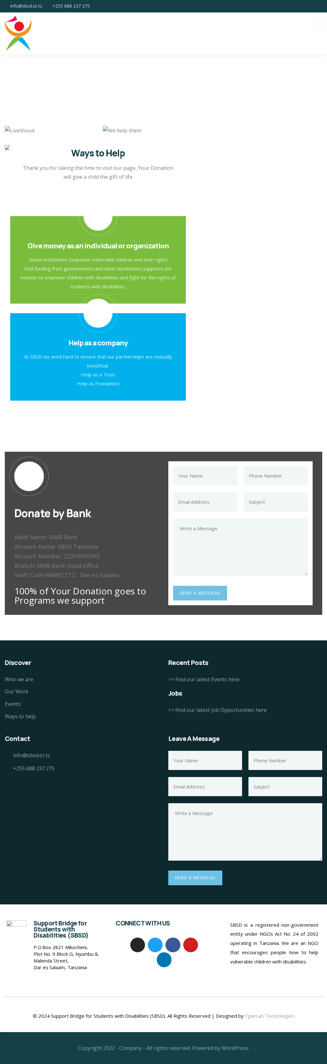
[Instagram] (137, 945)
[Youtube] (190, 945)
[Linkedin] (164, 959)
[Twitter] (155, 945)
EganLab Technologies (269, 1016)
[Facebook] (172, 945)
